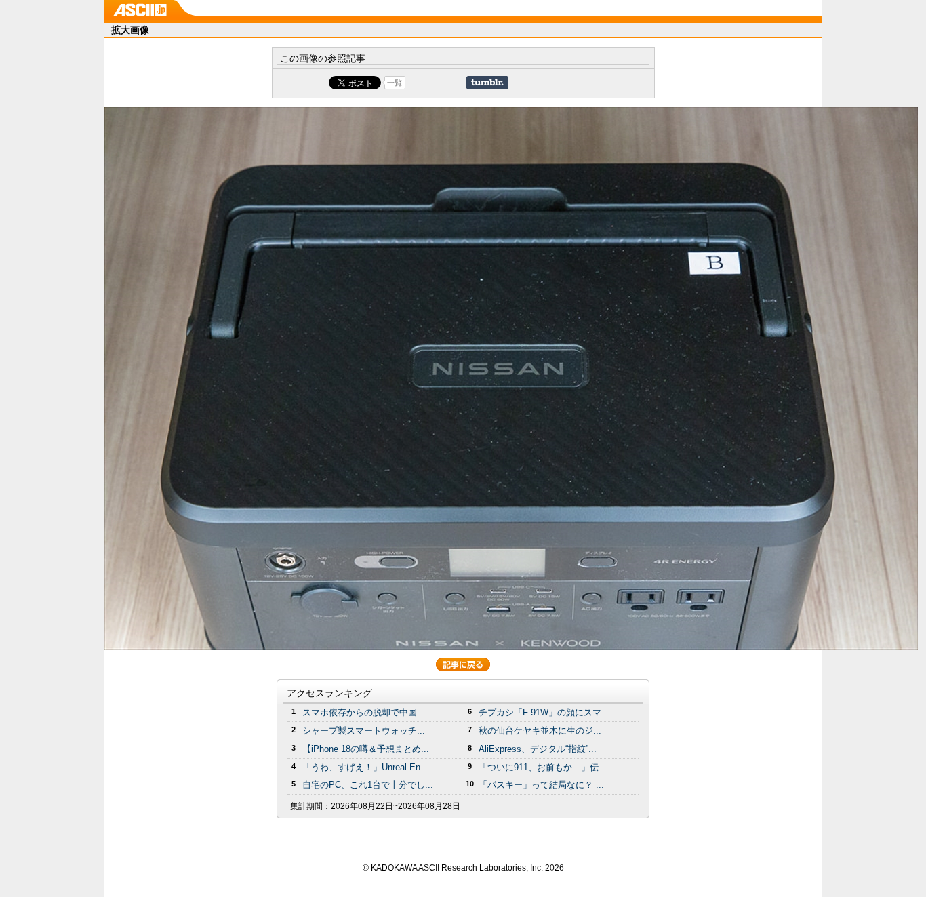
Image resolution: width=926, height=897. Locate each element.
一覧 (394, 83)
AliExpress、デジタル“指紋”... (538, 749)
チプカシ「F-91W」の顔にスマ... (544, 712)
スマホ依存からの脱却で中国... (363, 712)
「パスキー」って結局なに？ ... (541, 785)
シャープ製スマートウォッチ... (363, 730)
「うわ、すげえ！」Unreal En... (365, 767)
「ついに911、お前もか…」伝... (543, 767)
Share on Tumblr (487, 82)
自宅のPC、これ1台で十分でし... (367, 785)
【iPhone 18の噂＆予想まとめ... (365, 749)
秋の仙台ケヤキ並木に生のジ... (540, 730)
